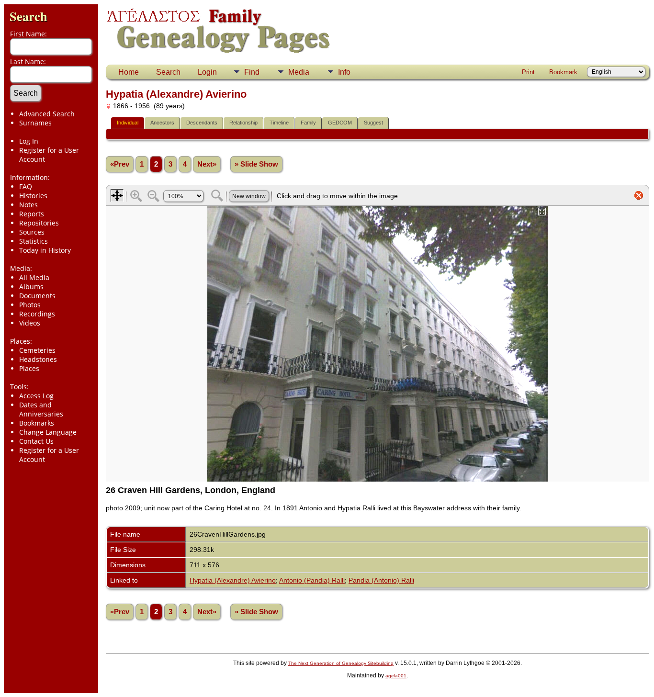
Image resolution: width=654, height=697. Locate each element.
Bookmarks (36, 422)
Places (29, 368)
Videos (29, 322)
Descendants (201, 122)
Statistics (33, 241)
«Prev (119, 164)
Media (298, 72)
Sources (32, 231)
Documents (37, 295)
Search (28, 16)
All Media (34, 277)
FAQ (25, 186)
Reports (31, 213)
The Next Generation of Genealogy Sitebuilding (341, 663)
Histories (33, 195)
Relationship (243, 122)
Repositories (39, 222)
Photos (30, 304)
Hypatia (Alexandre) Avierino (233, 580)
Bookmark (563, 72)
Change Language (48, 432)
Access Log (36, 395)
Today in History (45, 250)
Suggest (373, 122)
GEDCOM (340, 122)
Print (528, 72)
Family (308, 122)
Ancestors (162, 122)
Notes (28, 204)
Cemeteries (37, 350)
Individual (127, 122)
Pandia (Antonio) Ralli (381, 580)
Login (207, 72)
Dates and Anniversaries (41, 409)
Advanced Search (47, 113)
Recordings (37, 313)
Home (128, 72)
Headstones (38, 359)
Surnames (35, 122)
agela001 (395, 675)
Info (344, 72)
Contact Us (36, 441)
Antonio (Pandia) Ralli (312, 580)
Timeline (279, 122)
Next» (206, 164)
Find (251, 72)
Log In (28, 141)
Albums (31, 286)
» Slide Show (256, 164)
